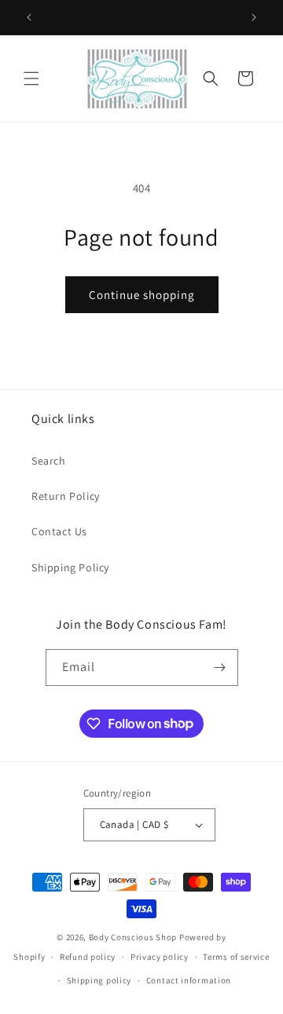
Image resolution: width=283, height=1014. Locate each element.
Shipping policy (99, 980)
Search (48, 461)
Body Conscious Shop (133, 937)
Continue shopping (142, 294)
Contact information (188, 980)
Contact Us (59, 531)
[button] (31, 78)
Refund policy (88, 956)
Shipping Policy (70, 567)
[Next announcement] (254, 17)
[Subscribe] (220, 667)
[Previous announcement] (29, 17)
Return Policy (65, 496)
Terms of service (236, 956)
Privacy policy (159, 956)
